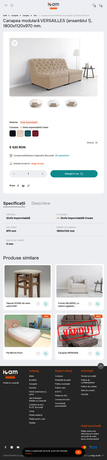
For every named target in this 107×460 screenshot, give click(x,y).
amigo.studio (95, 455)
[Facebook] (18, 185)
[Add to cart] (46, 304)
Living (31, 411)
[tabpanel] (53, 229)
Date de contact (88, 390)
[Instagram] (11, 447)
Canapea (26, 16)
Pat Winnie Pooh (14, 352)
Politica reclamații (62, 384)
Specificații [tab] (14, 203)
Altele (31, 376)
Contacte (59, 376)
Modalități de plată (63, 380)
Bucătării (33, 380)
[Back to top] (101, 366)
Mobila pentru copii (37, 419)
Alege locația (37, 163)
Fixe (35, 16)
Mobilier (32, 423)
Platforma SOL (61, 395)
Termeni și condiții (88, 376)
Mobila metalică (35, 415)
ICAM (5, 16)
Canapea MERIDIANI (68, 352)
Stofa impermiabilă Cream (35, 127)
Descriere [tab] (40, 203)
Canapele (14, 16)
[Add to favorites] (38, 304)
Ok (78, 452)
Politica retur (60, 388)
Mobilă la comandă (11, 383)
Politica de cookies (89, 386)
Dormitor (32, 388)
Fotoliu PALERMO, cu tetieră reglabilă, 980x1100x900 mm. (68, 306)
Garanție (84, 394)
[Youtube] (18, 447)
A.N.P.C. (58, 392)
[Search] (11, 5)
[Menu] (6, 5)
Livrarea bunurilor (62, 399)
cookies (28, 453)
